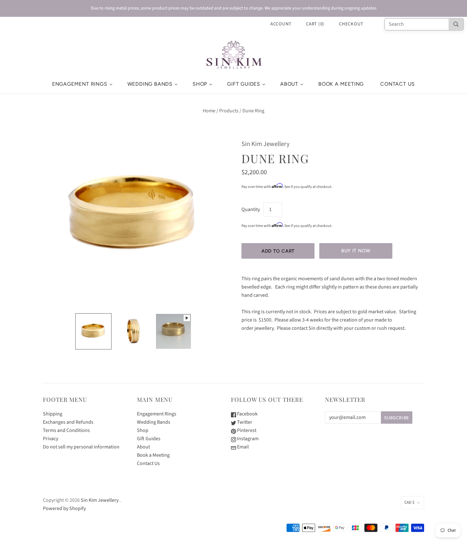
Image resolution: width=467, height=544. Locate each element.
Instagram (247, 438)
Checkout (351, 24)
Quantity (250, 209)
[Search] (456, 24)
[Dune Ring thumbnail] (93, 331)
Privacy (50, 438)
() (315, 24)
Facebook (247, 413)
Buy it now (355, 251)
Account (281, 24)
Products (229, 110)
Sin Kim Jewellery (265, 144)
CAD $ (409, 502)
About (289, 84)
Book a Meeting (341, 84)
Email (242, 446)
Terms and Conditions (66, 430)
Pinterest (246, 430)
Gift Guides (243, 84)
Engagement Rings (79, 84)
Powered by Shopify (64, 508)
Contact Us (397, 84)
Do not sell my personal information (81, 446)
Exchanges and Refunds (68, 422)
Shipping (52, 413)
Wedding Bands (150, 84)
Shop (200, 84)
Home (209, 110)
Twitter (244, 422)
